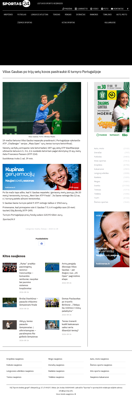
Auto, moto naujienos (99, 359)
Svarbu (37, 229)
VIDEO (95, 9)
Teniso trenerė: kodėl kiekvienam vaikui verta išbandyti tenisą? (70, 326)
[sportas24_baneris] (111, 266)
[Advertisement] (66, 46)
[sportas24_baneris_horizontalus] (42, 189)
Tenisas (44, 229)
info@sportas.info (66, 391)
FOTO (106, 9)
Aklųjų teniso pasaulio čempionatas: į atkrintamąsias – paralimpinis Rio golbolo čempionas (28, 329)
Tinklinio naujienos (56, 377)
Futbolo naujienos (14, 365)
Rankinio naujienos (56, 371)
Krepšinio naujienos (15, 359)
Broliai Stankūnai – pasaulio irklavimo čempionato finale (28, 301)
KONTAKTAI (118, 9)
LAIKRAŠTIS (83, 9)
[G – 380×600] (111, 137)
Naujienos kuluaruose (99, 377)
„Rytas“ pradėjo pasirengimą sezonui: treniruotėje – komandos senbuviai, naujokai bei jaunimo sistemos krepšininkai (28, 276)
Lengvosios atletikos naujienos (20, 371)
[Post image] (10, 267)
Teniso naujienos (13, 377)
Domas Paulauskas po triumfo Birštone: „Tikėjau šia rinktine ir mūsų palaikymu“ (71, 304)
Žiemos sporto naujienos (101, 365)
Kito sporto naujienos (99, 371)
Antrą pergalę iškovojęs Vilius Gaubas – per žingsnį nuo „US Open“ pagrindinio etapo (71, 271)
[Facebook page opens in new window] (127, 8)
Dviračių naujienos (56, 365)
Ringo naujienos (55, 359)
